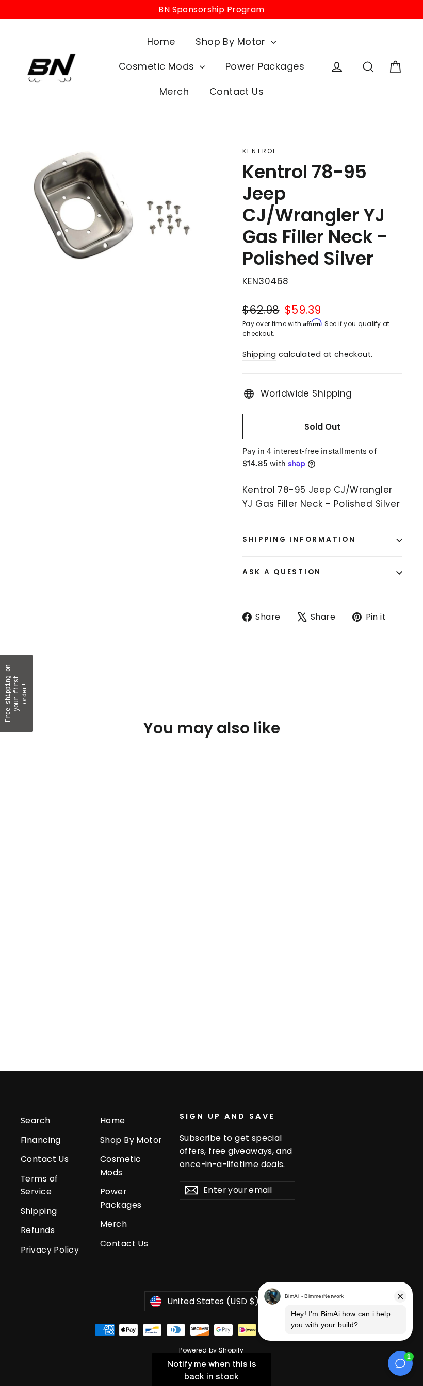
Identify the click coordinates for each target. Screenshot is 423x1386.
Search (36, 1120)
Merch (174, 91)
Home (161, 41)
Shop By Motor (232, 41)
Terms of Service (39, 1185)
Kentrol (259, 151)
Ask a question (281, 572)
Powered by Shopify (211, 1350)
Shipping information (298, 539)
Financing (41, 1140)
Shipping (259, 354)
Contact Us (236, 91)
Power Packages (264, 66)
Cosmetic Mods (158, 66)
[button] (16, 693)
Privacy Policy (50, 1250)
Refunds (38, 1230)
